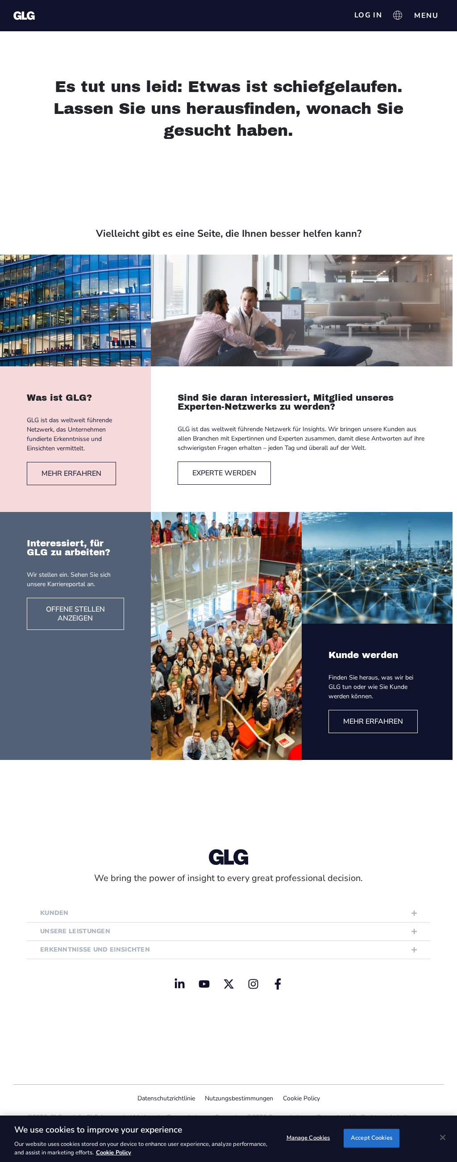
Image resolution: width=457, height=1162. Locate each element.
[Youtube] (204, 984)
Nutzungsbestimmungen (239, 1098)
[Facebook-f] (277, 984)
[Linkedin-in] (179, 984)
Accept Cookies (371, 1138)
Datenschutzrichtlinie (166, 1098)
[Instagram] (253, 984)
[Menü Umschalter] (426, 16)
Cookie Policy (301, 1098)
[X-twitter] (228, 984)
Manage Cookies (308, 1138)
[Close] (443, 1137)
